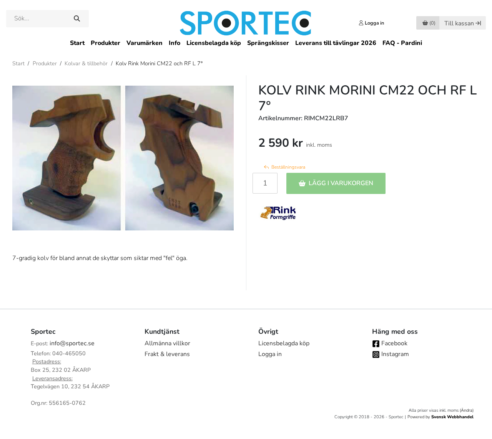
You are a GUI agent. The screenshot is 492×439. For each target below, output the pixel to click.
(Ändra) (467, 410)
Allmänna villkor (167, 343)
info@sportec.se (72, 343)
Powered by (440, 417)
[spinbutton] (265, 183)
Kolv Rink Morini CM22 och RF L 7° (159, 63)
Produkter (105, 43)
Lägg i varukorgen (341, 183)
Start (77, 43)
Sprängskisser (268, 43)
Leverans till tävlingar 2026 (335, 43)
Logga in (270, 354)
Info (174, 43)
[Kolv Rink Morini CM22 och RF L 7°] (123, 158)
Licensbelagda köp (213, 43)
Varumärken (144, 43)
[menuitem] (77, 43)
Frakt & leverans (167, 354)
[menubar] (246, 43)
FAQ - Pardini (402, 43)
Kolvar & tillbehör (86, 63)
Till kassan (459, 23)
